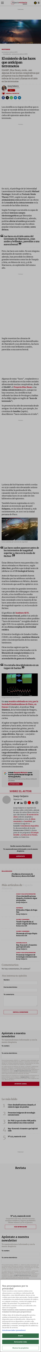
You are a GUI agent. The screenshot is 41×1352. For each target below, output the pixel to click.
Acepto (20, 1336)
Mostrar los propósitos (20, 1348)
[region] (20, 1315)
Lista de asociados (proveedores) (14, 1330)
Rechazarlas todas (20, 1342)
